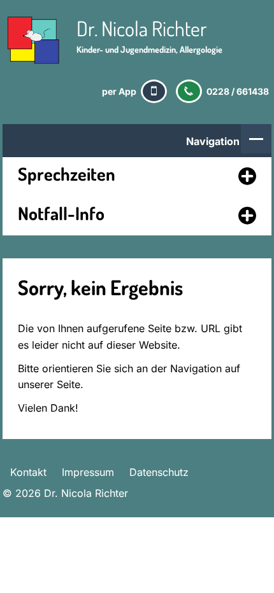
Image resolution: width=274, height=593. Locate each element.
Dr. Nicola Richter (141, 28)
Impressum (88, 472)
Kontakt (28, 472)
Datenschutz (159, 472)
